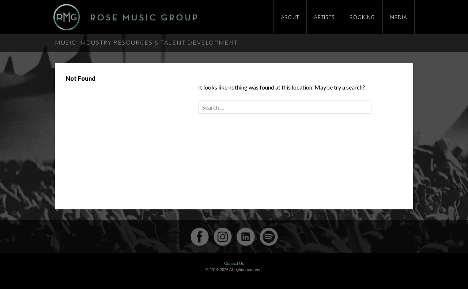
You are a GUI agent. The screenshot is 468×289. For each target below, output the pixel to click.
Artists (324, 17)
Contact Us (234, 263)
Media (398, 17)
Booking (362, 17)
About (290, 17)
